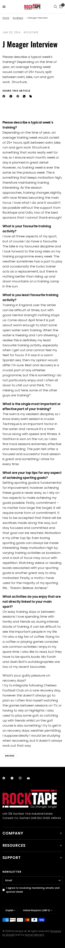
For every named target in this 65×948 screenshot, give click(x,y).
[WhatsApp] (25, 96)
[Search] (55, 6)
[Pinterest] (18, 96)
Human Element (34, 934)
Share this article (16, 91)
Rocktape (18, 17)
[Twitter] (14, 778)
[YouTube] (30, 778)
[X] (12, 96)
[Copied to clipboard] (31, 96)
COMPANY (12, 833)
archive (9, 755)
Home (5, 17)
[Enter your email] (59, 880)
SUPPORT (11, 857)
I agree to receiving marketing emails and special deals (33, 889)
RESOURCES (14, 845)
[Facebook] (4, 96)
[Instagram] (22, 778)
